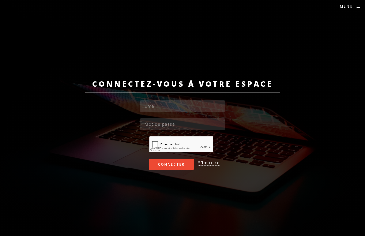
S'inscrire (208, 162)
